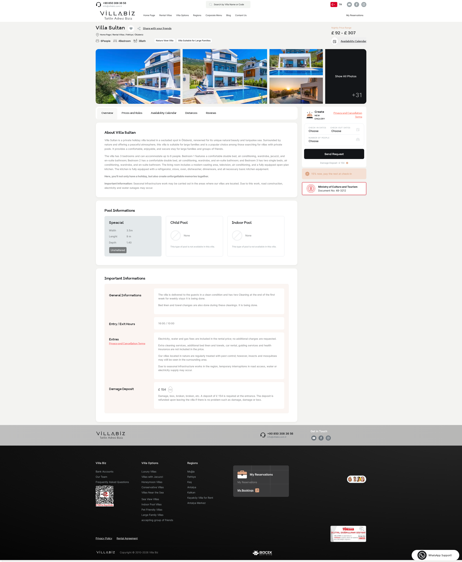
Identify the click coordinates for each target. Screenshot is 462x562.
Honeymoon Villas (151, 481)
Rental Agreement (127, 538)
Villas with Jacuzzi (152, 476)
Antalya (191, 487)
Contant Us (241, 15)
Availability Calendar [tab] (163, 113)
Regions (197, 15)
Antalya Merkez (196, 502)
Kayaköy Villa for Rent (200, 497)
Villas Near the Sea (152, 492)
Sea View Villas (150, 499)
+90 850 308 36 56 (114, 3)
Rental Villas (165, 15)
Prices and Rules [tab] (132, 113)
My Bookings (245, 490)
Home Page (149, 15)
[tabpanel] (197, 272)
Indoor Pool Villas (151, 504)
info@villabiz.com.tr (112, 6)
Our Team (101, 476)
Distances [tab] (191, 113)
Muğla (191, 471)
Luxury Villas (148, 471)
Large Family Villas (152, 514)
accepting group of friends (157, 520)
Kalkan (191, 492)
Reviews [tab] (211, 113)
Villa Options (182, 15)
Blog (228, 15)
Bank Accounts (104, 471)
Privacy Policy (104, 538)
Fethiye (191, 476)
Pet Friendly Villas (151, 509)
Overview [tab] (107, 113)
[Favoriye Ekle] (131, 28)
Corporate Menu (214, 15)
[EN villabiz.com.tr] (117, 15)
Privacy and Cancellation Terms (127, 343)
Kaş (189, 481)
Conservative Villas (152, 487)
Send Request (334, 154)
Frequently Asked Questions (112, 481)
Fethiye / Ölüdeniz (134, 34)
